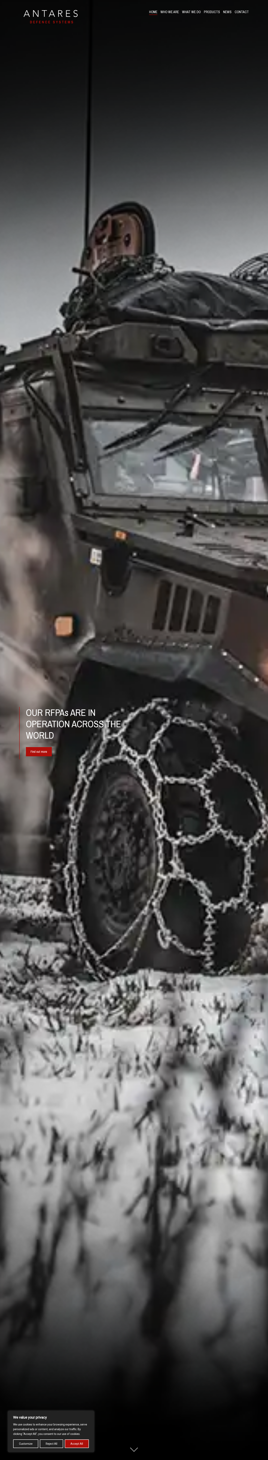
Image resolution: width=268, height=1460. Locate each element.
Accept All (76, 1443)
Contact (242, 12)
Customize (26, 1443)
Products (212, 12)
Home (153, 12)
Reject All (51, 1443)
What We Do (191, 12)
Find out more (39, 751)
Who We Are (169, 12)
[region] (51, 1431)
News (227, 12)
